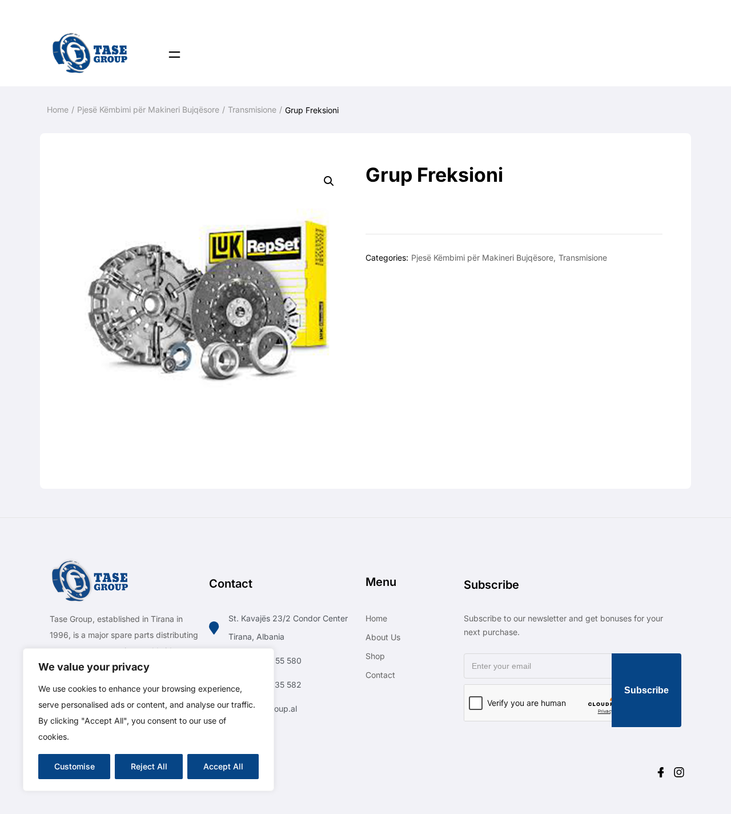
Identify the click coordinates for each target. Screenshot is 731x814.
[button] (329, 181)
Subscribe (646, 690)
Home (58, 109)
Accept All (223, 766)
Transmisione (252, 109)
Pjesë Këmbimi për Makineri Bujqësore (148, 109)
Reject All (149, 766)
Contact (380, 675)
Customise (74, 766)
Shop (375, 656)
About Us (383, 637)
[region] (148, 719)
